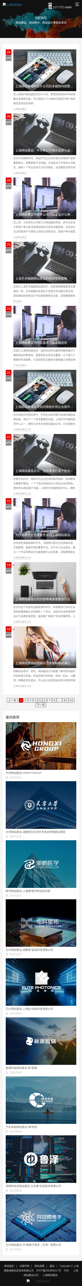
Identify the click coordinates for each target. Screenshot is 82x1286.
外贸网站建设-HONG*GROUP (23, 772)
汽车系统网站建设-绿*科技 (21, 1126)
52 (65, 700)
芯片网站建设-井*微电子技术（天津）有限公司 (33, 1244)
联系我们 (9, 1266)
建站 (52, 1266)
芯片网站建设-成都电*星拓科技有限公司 (29, 949)
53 (71, 700)
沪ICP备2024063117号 (48, 1270)
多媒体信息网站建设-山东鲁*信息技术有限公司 (33, 1185)
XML (66, 1270)
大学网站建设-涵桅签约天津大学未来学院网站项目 (35, 831)
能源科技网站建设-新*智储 (21, 1067)
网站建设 (17, 301)
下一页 (41, 704)
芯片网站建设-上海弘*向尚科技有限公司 (29, 1008)
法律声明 (24, 1266)
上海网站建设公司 (22, 429)
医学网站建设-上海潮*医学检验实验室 (28, 890)
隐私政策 (39, 1266)
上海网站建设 (20, 109)
